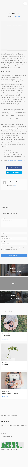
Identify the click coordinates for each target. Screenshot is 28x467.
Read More (5, 339)
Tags (14, 160)
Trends (18, 160)
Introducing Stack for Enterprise (10, 393)
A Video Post (5, 364)
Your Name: (3, 230)
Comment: (3, 218)
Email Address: (4, 236)
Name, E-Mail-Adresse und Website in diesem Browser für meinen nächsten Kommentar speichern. (12, 248)
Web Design (18, 16)
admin (15, 185)
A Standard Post (6, 335)
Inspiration (10, 160)
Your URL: (3, 241)
